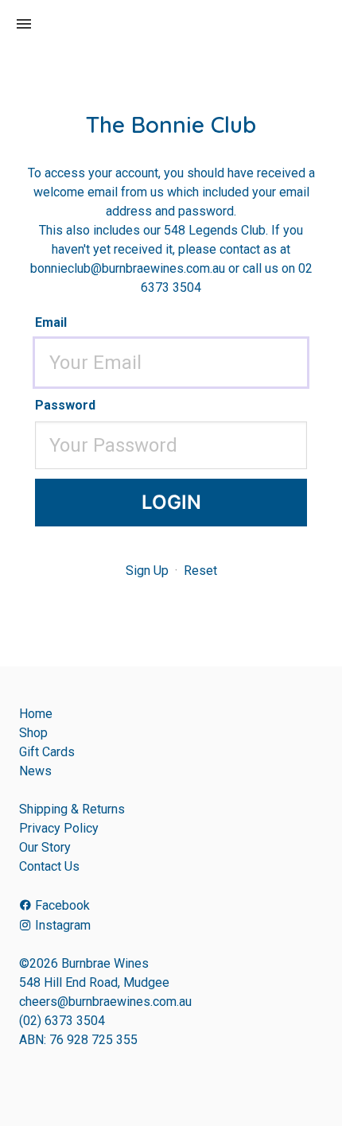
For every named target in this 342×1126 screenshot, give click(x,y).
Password (65, 405)
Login (171, 502)
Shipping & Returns (72, 809)
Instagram (61, 925)
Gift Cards (47, 751)
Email (51, 322)
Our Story (45, 847)
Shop (33, 732)
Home (35, 713)
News (35, 770)
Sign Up (147, 570)
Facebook (61, 905)
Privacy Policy (59, 828)
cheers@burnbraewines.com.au (105, 1001)
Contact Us (49, 866)
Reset (200, 570)
